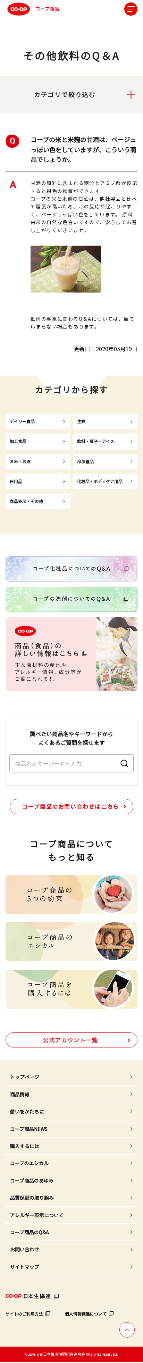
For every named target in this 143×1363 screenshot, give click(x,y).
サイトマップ (24, 1266)
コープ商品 (47, 8)
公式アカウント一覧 (70, 1040)
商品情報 (20, 1094)
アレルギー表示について (37, 1215)
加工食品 (18, 441)
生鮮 (81, 421)
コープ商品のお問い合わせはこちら (70, 806)
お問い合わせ (24, 1249)
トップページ (24, 1076)
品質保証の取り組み (32, 1197)
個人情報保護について (86, 1314)
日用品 (16, 481)
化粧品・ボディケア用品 (100, 481)
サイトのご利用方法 (24, 1314)
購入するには (24, 1145)
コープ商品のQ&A (29, 1232)
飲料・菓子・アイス (95, 441)
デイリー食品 (22, 421)
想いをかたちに (27, 1111)
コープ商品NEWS (29, 1128)
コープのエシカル (29, 1163)
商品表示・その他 (26, 501)
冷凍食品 (85, 461)
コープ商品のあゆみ (31, 1180)
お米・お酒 (20, 461)
